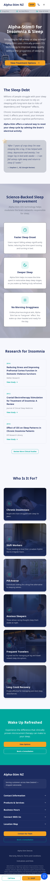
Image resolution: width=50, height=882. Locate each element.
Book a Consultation (25, 751)
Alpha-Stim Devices (25, 851)
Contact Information (14, 795)
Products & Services (14, 802)
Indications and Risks (25, 861)
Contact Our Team (25, 834)
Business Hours (12, 809)
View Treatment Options (23, 62)
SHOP (32, 5)
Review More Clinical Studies (25, 451)
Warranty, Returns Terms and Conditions (25, 856)
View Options (25, 744)
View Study (11, 382)
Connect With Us (12, 817)
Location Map (11, 824)
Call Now (11, 878)
